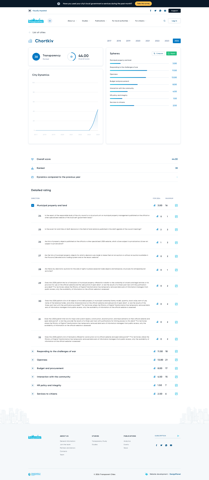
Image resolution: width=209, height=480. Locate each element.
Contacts (63, 451)
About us (71, 21)
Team (62, 455)
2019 (128, 41)
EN (50, 21)
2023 (167, 41)
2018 (119, 41)
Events (126, 444)
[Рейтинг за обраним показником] (176, 216)
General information (67, 441)
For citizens (139, 21)
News (126, 448)
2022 (157, 41)
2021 (148, 41)
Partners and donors (67, 448)
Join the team (65, 444)
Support (174, 11)
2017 (109, 41)
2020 (138, 41)
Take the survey (143, 4)
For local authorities (120, 21)
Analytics (127, 441)
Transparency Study (99, 441)
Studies (85, 21)
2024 (177, 41)
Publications (100, 21)
